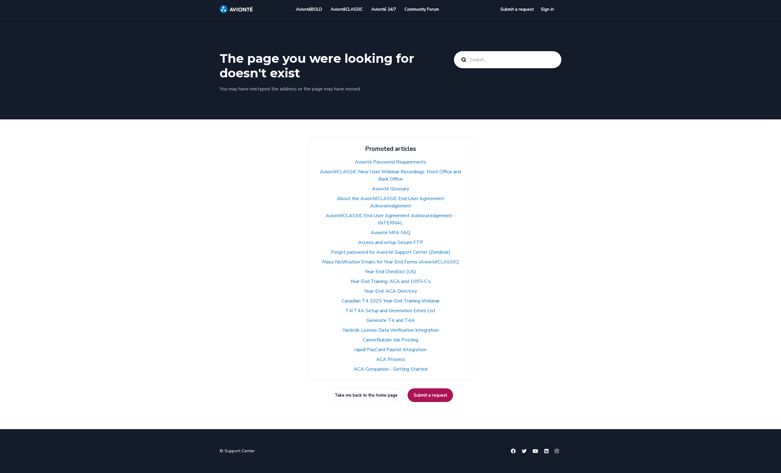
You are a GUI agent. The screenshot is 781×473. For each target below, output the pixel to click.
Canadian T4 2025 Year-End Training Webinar (391, 301)
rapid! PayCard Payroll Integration (390, 349)
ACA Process (390, 359)
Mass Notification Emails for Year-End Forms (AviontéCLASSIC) (390, 262)
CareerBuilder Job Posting (390, 340)
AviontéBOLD (309, 9)
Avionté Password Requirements (390, 162)
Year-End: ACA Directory (390, 291)
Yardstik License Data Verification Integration (391, 330)
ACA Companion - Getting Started (390, 369)
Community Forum (422, 9)
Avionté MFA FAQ (390, 232)
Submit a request (517, 9)
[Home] (236, 9)
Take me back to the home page (366, 395)
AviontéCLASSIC (347, 9)
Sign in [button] (547, 9)
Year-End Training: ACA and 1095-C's (390, 281)
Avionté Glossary (390, 188)
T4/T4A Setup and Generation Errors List (390, 310)
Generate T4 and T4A (390, 320)
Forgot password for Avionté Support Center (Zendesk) (390, 252)
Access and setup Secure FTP (390, 242)
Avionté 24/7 (383, 9)
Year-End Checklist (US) (390, 271)
